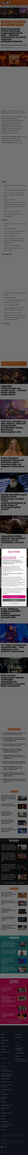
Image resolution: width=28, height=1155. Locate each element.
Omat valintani (14, 600)
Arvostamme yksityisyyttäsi (9, 557)
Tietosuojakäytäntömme (14, 603)
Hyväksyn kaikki (14, 596)
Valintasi (22, 557)
